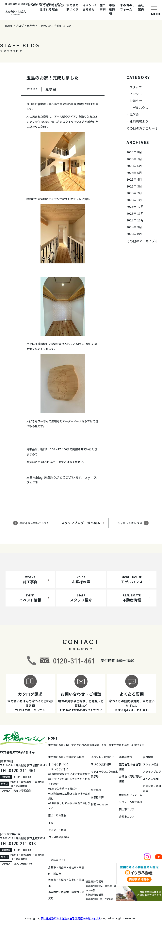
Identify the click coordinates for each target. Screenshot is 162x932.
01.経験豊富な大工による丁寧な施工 (69, 774)
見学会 (134, 114)
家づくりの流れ (57, 815)
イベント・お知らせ (102, 757)
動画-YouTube (99, 804)
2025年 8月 (134, 234)
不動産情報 (112, 9)
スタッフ (136, 87)
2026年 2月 (134, 193)
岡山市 (62, 867)
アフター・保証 (57, 830)
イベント (136, 94)
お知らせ (136, 101)
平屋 (50, 823)
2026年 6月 (134, 166)
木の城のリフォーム (127, 7)
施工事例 (103, 7)
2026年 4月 (134, 179)
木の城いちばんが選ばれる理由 (52, 7)
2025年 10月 (135, 220)
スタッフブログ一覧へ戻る (84, 523)
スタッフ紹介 (150, 764)
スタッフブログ (152, 771)
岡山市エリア (127, 809)
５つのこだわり (58, 769)
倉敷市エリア (127, 816)
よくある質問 (150, 779)
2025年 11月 (135, 213)
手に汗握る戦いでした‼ (34, 523)
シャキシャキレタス (129, 523)
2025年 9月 (134, 227)
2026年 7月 (134, 159)
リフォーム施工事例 (130, 802)
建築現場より (139, 121)
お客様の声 (97, 797)
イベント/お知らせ (89, 7)
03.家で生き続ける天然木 (62, 788)
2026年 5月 (134, 173)
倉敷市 (52, 867)
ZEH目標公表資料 (58, 837)
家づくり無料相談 (101, 764)
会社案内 (141, 7)
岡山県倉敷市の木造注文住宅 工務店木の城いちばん (71, 918)
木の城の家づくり (72, 7)
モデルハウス (139, 107)
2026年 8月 (134, 152)
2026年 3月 (134, 186)
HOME (32, 5)
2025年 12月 (135, 206)
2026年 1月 (134, 200)
